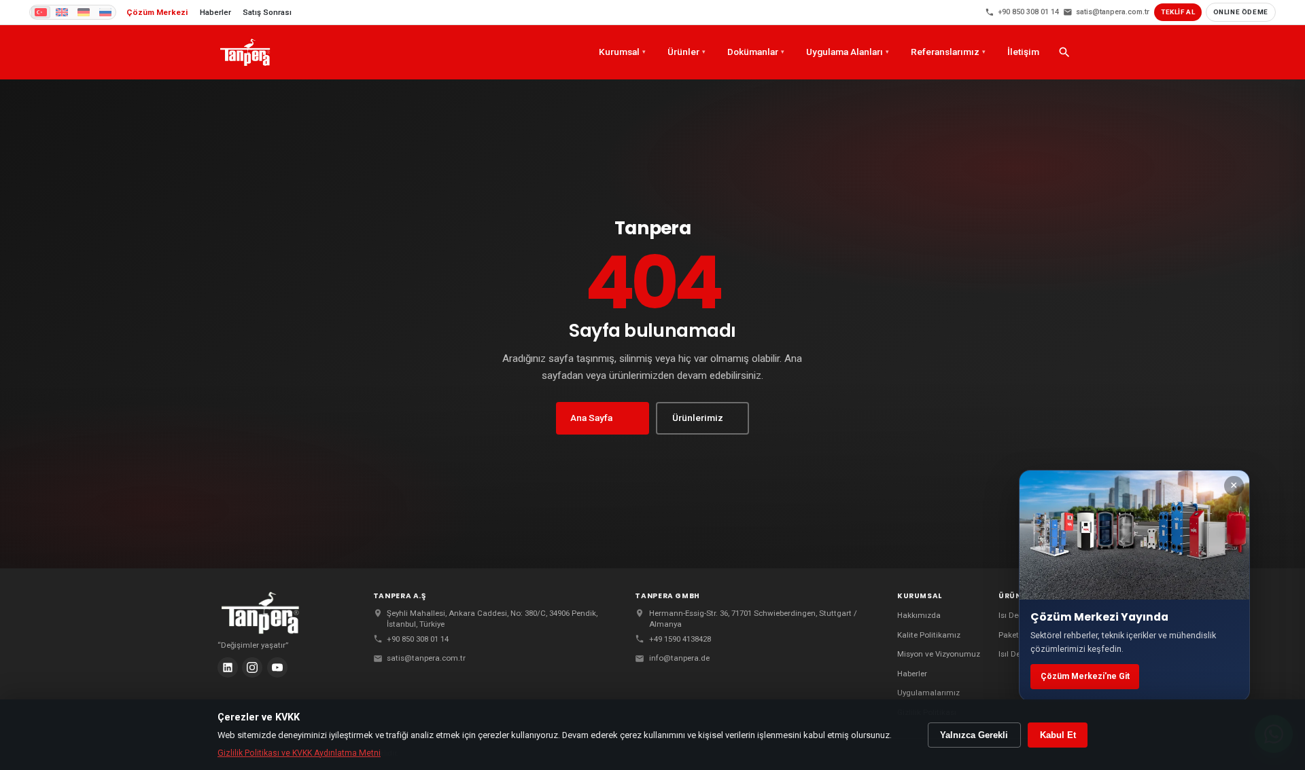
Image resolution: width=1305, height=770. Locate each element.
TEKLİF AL (1178, 12)
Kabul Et (1058, 735)
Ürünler (686, 51)
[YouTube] (277, 667)
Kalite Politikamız (928, 635)
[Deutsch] (83, 12)
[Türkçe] (40, 12)
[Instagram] (252, 667)
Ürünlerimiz (697, 417)
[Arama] (1064, 52)
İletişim (1023, 51)
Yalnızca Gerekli (974, 735)
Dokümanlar (755, 51)
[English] (61, 12)
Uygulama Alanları (847, 51)
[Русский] (105, 12)
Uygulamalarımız (928, 692)
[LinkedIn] (228, 667)
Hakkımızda (919, 615)
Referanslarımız (948, 51)
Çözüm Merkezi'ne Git (1085, 676)
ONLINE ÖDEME (1240, 12)
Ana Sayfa (591, 417)
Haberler (912, 673)
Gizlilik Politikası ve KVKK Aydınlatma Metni (299, 753)
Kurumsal (622, 51)
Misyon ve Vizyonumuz (938, 654)
